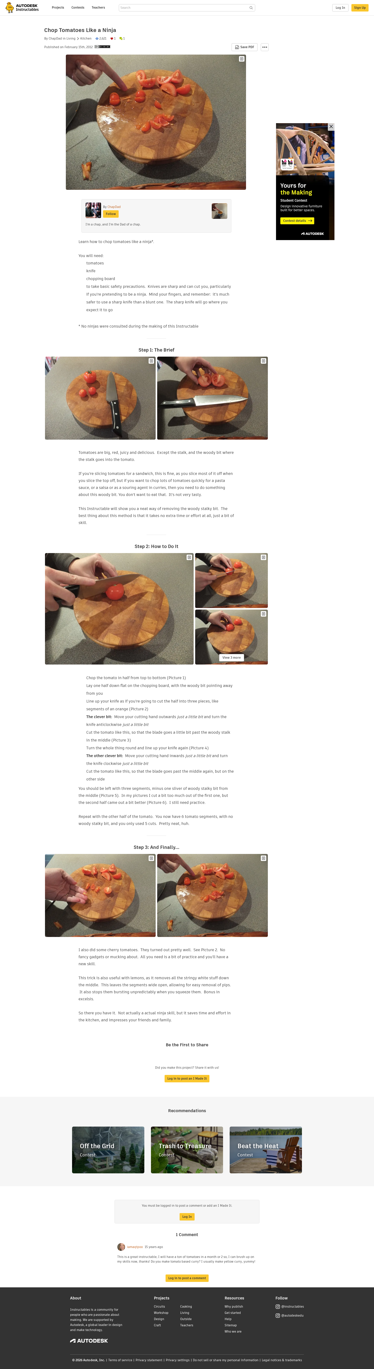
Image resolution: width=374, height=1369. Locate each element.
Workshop (161, 1313)
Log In (340, 7)
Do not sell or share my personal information (225, 1360)
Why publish (234, 1306)
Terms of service (120, 1360)
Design (159, 1319)
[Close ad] (331, 127)
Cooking (186, 1306)
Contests (77, 7)
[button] (265, 47)
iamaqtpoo (135, 1247)
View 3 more (231, 657)
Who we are (233, 1331)
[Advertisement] (305, 181)
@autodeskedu (292, 1315)
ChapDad (55, 39)
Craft (157, 1325)
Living (71, 39)
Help (228, 1319)
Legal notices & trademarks (282, 1360)
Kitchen (86, 39)
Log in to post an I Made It (187, 1078)
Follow (111, 214)
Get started (233, 1313)
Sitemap (231, 1325)
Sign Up (360, 7)
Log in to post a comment (187, 1278)
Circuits (159, 1306)
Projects (58, 7)
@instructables (292, 1306)
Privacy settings (178, 1360)
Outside (186, 1319)
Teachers (98, 7)
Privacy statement (149, 1360)
